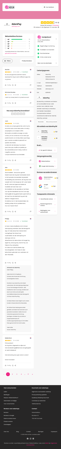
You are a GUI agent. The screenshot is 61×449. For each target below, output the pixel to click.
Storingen (40, 431)
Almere (51, 79)
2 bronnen (56, 25)
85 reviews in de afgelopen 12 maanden (45, 27)
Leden (5, 391)
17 (28, 374)
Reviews (6, 412)
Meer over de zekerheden (45, 63)
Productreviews (27, 61)
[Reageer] (12, 85)
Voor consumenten (9, 404)
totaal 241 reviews (45, 25)
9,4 (54, 186)
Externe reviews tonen (10, 418)
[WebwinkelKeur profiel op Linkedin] (33, 438)
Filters (9, 61)
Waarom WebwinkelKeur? (11, 397)
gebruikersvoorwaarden (11, 53)
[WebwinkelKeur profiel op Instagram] (30, 438)
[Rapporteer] (30, 85)
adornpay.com (16, 26)
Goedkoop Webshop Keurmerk (40, 397)
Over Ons (6, 431)
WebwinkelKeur (48, 177)
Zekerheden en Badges (10, 400)
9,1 (57, 178)
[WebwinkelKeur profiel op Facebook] (27, 438)
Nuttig (9, 85)
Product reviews (8, 421)
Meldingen (7, 394)
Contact (28, 431)
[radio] (42, 22)
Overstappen (7, 424)
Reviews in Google (9, 415)
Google (46, 184)
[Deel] (15, 85)
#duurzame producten (51, 121)
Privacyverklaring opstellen (39, 394)
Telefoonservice (36, 404)
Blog (17, 431)
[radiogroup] (48, 22)
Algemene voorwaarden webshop (41, 391)
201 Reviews (47, 179)
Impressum (54, 431)
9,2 (57, 23)
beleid (47, 443)
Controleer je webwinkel (38, 400)
